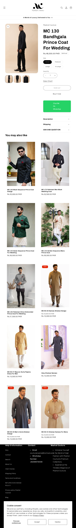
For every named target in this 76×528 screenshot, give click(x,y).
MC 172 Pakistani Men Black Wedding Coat (51, 190)
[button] (4, 7)
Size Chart (48, 81)
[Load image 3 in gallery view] (26, 79)
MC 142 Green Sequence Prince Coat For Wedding (20, 251)
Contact (8, 455)
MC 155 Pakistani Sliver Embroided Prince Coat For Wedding (20, 312)
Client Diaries (10, 469)
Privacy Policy (38, 515)
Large (48, 67)
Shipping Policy (10, 473)
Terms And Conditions (13, 478)
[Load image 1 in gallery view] (9, 79)
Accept (37, 522)
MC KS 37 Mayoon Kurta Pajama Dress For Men (19, 373)
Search (7, 459)
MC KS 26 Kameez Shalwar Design (53, 311)
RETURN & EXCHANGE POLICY (13, 484)
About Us (8, 464)
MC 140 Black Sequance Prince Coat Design (20, 190)
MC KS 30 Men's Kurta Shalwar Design (18, 433)
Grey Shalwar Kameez (49, 373)
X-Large (59, 67)
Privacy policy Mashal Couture (12, 491)
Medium (59, 62)
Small (48, 62)
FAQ (6, 450)
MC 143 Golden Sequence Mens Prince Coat (53, 251)
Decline (57, 522)
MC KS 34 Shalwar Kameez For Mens (54, 432)
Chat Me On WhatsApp (57, 106)
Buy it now (57, 94)
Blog (7, 497)
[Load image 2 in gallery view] (17, 79)
